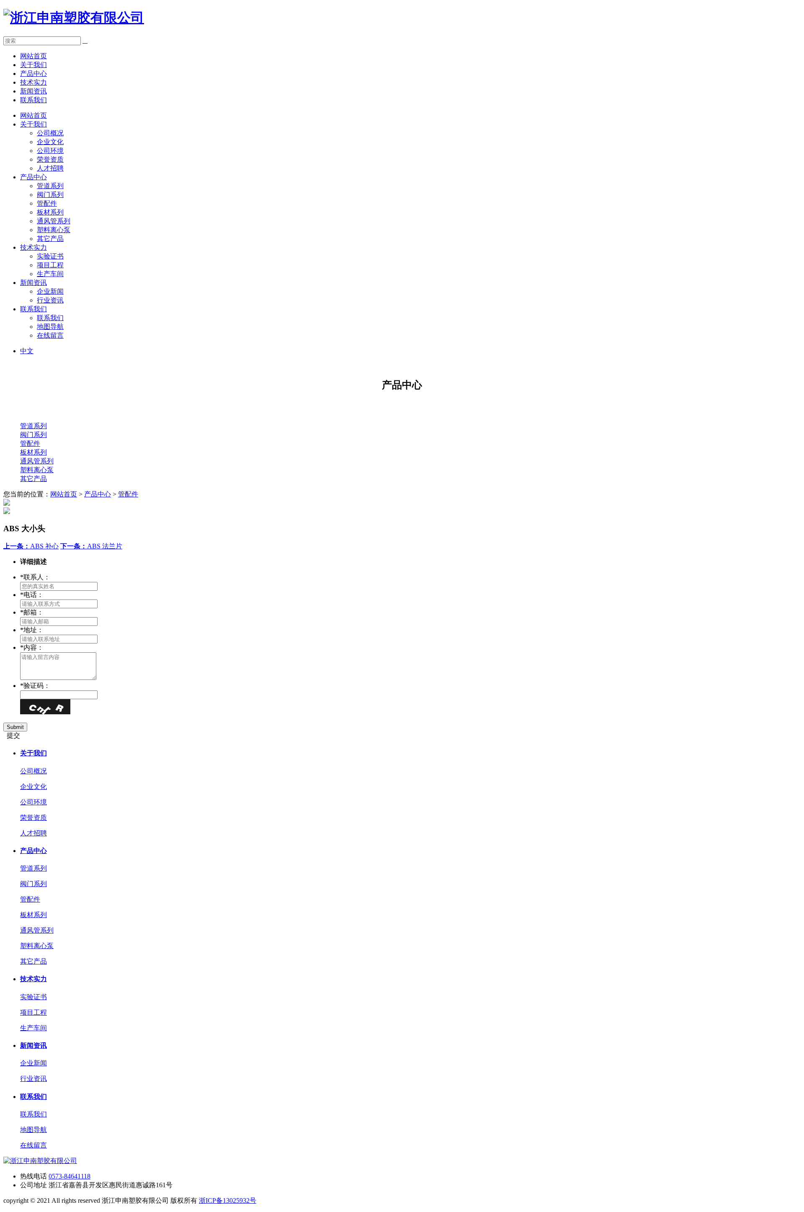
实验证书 (50, 256)
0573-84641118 (69, 1176)
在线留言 (50, 335)
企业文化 (50, 141)
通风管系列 (53, 221)
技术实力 (33, 82)
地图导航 (50, 326)
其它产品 (50, 238)
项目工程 (50, 265)
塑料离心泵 (53, 229)
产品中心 (33, 73)
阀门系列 (50, 194)
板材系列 (50, 212)
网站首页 (33, 55)
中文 (27, 350)
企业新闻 (50, 291)
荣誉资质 (50, 159)
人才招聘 (50, 168)
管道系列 (50, 185)
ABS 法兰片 (91, 546)
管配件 (47, 203)
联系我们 (33, 99)
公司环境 (50, 150)
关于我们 (33, 64)
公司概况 (50, 133)
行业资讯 (50, 300)
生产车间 (50, 273)
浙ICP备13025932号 (227, 1200)
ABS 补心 (31, 546)
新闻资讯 (33, 91)
